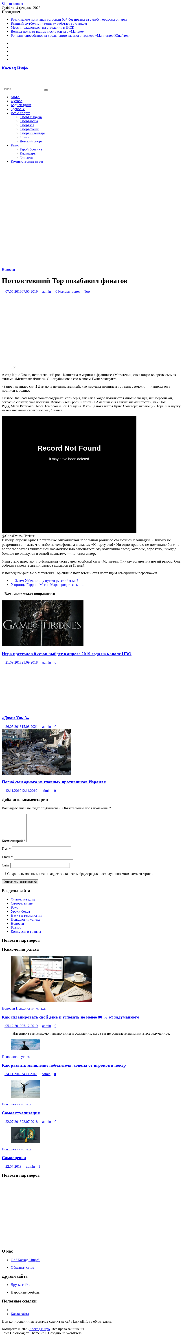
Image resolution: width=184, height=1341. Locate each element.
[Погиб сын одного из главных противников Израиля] (36, 773)
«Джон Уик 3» (15, 718)
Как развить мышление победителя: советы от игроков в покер (64, 1065)
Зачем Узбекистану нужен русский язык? (44, 580)
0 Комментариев (68, 291)
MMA (15, 97)
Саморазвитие (22, 903)
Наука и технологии (26, 915)
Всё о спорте (20, 113)
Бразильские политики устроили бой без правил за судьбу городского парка (69, 19)
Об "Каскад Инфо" (25, 1260)
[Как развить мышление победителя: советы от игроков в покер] (25, 1049)
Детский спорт (31, 141)
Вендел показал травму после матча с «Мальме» (48, 31)
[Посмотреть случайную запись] (3, 80)
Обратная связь (22, 1267)
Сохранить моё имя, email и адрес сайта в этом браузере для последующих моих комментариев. (80, 874)
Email (7, 857)
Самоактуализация (21, 1113)
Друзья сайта (21, 1285)
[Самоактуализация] (25, 1096)
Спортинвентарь (32, 133)
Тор (87, 291)
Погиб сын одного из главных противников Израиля (54, 782)
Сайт (5, 865)
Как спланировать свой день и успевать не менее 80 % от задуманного (70, 1017)
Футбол (16, 101)
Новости (8, 269)
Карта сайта (20, 1314)
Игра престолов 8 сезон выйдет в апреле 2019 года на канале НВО (66, 653)
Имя (6, 849)
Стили (25, 137)
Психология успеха (25, 919)
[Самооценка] (25, 1141)
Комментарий (14, 841)
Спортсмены (29, 129)
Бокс (14, 907)
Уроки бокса (20, 911)
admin (46, 291)
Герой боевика (31, 149)
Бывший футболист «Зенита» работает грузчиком (49, 23)
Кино (15, 145)
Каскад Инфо (15, 68)
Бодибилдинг (21, 105)
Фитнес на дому (23, 899)
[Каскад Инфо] (3, 76)
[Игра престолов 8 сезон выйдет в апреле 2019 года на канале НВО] (42, 645)
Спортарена (29, 121)
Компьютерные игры (27, 161)
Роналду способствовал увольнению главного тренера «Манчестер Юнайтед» (70, 35)
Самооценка (14, 1157)
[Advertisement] (92, 1213)
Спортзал (27, 125)
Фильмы (26, 157)
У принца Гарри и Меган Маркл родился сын (48, 585)
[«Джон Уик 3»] (36, 709)
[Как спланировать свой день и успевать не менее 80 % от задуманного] (51, 1001)
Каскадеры (28, 153)
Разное (16, 927)
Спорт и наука (31, 117)
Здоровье (18, 109)
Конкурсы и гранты (26, 931)
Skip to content (12, 4)
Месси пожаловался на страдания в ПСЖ (42, 27)
